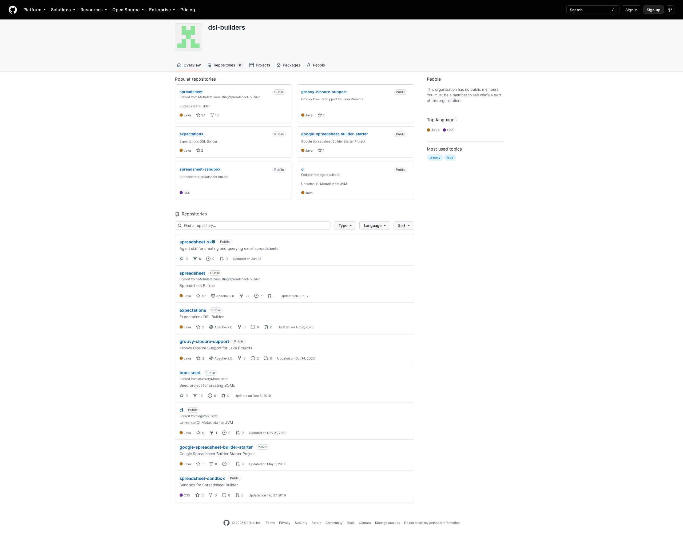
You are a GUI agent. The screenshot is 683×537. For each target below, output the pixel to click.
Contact (365, 523)
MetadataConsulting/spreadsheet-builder (229, 97)
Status (316, 523)
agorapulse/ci (330, 175)
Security (301, 523)
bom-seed (190, 372)
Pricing (187, 9)
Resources (92, 9)
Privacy (285, 523)
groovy (435, 157)
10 (216, 115)
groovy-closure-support (204, 341)
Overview (192, 65)
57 (202, 115)
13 (200, 396)
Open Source (126, 9)
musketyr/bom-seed (213, 379)
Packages (291, 65)
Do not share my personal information (432, 523)
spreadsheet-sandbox (202, 478)
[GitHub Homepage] (226, 522)
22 (247, 296)
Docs (351, 523)
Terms (270, 523)
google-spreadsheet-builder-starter (216, 447)
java (450, 157)
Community (334, 523)
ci (181, 410)
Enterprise (160, 9)
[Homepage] (13, 9)
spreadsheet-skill (197, 241)
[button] (345, 225)
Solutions (61, 9)
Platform (32, 9)
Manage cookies (387, 523)
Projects (263, 65)
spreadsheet (192, 273)
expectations (193, 310)
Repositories (227, 65)
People (319, 65)
